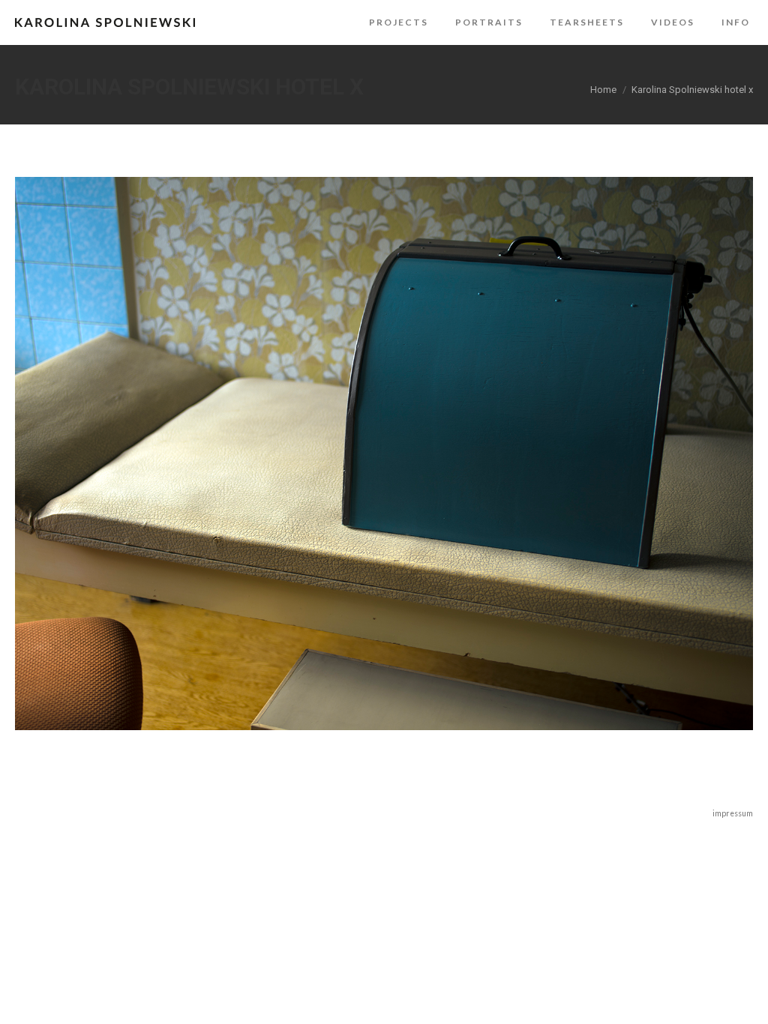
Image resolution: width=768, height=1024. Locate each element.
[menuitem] (398, 22)
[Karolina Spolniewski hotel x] (384, 453)
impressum (732, 813)
